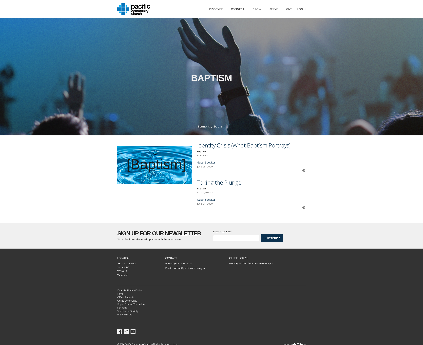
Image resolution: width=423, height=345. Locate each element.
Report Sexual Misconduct (131, 304)
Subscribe (272, 238)
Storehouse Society (127, 311)
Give (289, 9)
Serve (273, 9)
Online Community (127, 300)
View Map (122, 275)
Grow (257, 9)
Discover (216, 9)
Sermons (204, 126)
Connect (237, 9)
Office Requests (125, 297)
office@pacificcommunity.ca (190, 268)
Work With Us (124, 314)
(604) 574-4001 (183, 263)
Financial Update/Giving (129, 290)
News (120, 293)
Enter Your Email (222, 231)
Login (301, 9)
